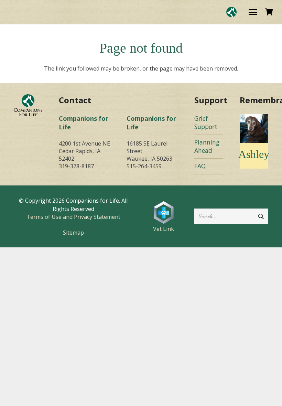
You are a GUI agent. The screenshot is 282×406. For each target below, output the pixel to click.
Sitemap (73, 232)
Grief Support (205, 122)
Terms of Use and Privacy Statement (73, 217)
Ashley (253, 154)
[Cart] (268, 12)
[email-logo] (28, 105)
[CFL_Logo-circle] (231, 12)
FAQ (200, 166)
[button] (252, 12)
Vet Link (163, 229)
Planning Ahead (206, 146)
